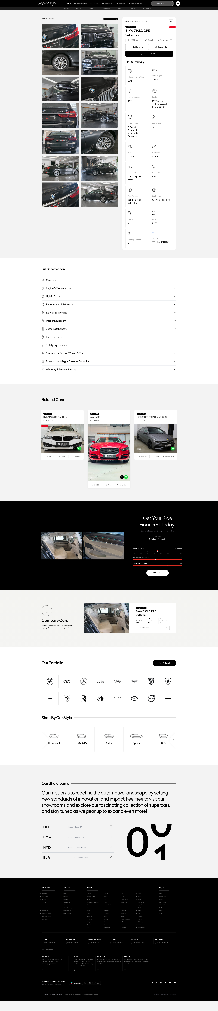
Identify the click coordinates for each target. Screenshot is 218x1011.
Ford (105, 902)
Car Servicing (68, 913)
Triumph (140, 919)
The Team (45, 896)
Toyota (140, 916)
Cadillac (89, 916)
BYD (88, 913)
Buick (88, 910)
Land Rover (124, 902)
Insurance (67, 902)
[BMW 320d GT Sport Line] (62, 438)
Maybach (123, 913)
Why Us (44, 899)
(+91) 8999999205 (118, 943)
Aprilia (89, 893)
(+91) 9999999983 (49, 943)
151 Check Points (46, 916)
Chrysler (89, 922)
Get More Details (157, 573)
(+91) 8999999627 (95, 943)
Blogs (66, 896)
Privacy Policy (68, 994)
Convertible (162, 896)
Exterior (44, 18)
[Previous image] (42, 439)
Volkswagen (141, 922)
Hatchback (162, 902)
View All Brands (164, 663)
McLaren (123, 916)
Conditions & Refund (81, 994)
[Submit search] (171, 3)
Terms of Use (93, 994)
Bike (160, 893)
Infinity (106, 919)
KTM (122, 896)
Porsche (140, 896)
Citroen (89, 924)
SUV (160, 913)
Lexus (122, 905)
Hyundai (106, 913)
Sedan (161, 908)
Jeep (105, 924)
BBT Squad (45, 910)
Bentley (89, 905)
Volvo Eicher (141, 927)
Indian (106, 916)
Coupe (161, 899)
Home (127, 21)
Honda (106, 908)
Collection (135, 21)
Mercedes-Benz (125, 919)
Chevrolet (90, 919)
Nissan (139, 893)
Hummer (106, 910)
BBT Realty (45, 919)
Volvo (139, 924)
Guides (66, 899)
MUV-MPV (162, 905)
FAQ (65, 893)
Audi (88, 899)
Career (43, 905)
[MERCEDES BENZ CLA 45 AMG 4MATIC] (155, 438)
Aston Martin (91, 896)
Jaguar (106, 922)
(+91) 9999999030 (162, 943)
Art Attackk (172, 994)
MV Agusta (124, 927)
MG (122, 922)
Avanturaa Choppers (93, 902)
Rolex (139, 899)
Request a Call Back (151, 54)
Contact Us (45, 902)
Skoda (139, 908)
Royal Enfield (141, 905)
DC (88, 927)
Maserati (123, 910)
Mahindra (123, 908)
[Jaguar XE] (109, 452)
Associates (45, 908)
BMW (88, 908)
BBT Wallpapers (46, 913)
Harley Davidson (108, 905)
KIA (122, 893)
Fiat (105, 899)
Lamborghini (124, 899)
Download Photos (109, 19)
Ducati (106, 893)
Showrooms (67, 910)
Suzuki (139, 910)
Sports (161, 910)
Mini (122, 924)
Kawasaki (107, 927)
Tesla (139, 913)
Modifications (68, 905)
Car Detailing (68, 908)
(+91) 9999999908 (138, 943)
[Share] (171, 21)
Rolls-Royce (141, 902)
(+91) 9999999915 (73, 943)
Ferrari (106, 896)
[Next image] (82, 439)
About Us (44, 893)
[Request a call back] (75, 448)
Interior (51, 18)
